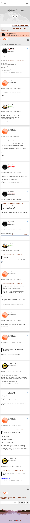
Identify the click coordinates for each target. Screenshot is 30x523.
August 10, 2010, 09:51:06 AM (11, 425)
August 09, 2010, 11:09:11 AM (11, 199)
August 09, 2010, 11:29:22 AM (11, 279)
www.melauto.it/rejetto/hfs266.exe (16, 60)
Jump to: (15, 502)
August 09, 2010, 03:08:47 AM (11, 111)
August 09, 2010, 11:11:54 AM (11, 229)
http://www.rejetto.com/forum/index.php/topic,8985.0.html (15, 234)
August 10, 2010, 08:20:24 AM (11, 399)
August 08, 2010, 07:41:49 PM (11, 88)
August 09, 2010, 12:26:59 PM (11, 320)
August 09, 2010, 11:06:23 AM (11, 172)
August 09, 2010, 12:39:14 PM (11, 342)
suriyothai (12, 81)
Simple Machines (14, 519)
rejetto (8, 35)
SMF (2, 519)
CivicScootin (13, 364)
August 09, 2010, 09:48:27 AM (11, 136)
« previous (22, 35)
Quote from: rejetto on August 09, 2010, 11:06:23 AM (12, 283)
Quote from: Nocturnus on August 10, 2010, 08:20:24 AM (12, 470)
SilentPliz (12, 105)
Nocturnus (12, 392)
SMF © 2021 (7, 519)
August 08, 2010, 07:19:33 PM (9, 56)
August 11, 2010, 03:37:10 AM (11, 466)
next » (27, 35)
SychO (19, 520)
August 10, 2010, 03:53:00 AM (11, 371)
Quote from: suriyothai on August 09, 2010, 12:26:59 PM (12, 347)
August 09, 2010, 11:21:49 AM (11, 250)
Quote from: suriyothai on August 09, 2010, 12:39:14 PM (12, 429)
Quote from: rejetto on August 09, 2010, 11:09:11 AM (12, 254)
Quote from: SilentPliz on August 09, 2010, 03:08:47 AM (12, 203)
